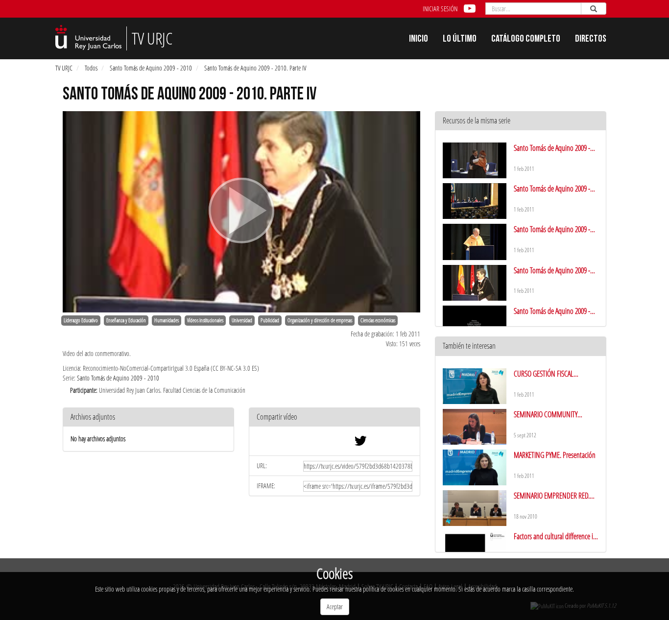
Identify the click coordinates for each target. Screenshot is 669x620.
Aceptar (335, 606)
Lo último (460, 40)
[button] (334, 417)
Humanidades (166, 320)
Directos (590, 40)
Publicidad (270, 320)
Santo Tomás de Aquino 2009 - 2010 (151, 67)
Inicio (418, 40)
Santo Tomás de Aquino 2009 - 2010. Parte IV (255, 67)
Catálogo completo (525, 40)
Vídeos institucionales (205, 320)
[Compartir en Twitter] (360, 443)
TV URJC (63, 67)
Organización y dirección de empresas (319, 320)
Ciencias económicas (377, 320)
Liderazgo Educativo (81, 320)
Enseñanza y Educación (126, 320)
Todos (91, 67)
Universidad (242, 320)
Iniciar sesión (440, 8)
